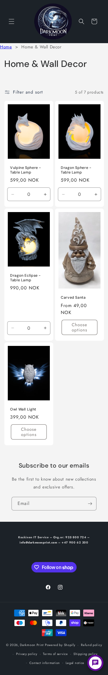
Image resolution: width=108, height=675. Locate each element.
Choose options (79, 327)
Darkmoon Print (32, 645)
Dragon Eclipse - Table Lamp (25, 277)
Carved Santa (73, 297)
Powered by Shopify (60, 645)
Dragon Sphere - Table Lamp (76, 170)
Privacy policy (26, 654)
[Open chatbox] (95, 663)
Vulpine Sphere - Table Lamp (25, 170)
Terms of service (55, 654)
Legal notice (75, 663)
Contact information (44, 663)
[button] (11, 21)
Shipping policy (85, 654)
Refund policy (91, 645)
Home (6, 47)
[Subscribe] (90, 503)
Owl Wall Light (23, 409)
